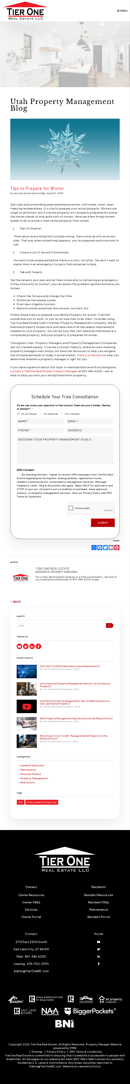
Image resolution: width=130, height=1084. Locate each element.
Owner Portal (31, 917)
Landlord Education (32, 765)
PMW (73, 1048)
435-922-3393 (38, 963)
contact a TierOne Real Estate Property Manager (44, 371)
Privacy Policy (56, 1051)
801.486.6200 (35, 956)
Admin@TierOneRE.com (31, 971)
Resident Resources (98, 895)
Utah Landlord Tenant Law (42, 802)
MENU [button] (124, 10)
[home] (25, 10)
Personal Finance (30, 773)
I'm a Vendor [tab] (72, 413)
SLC (20, 802)
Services (31, 909)
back (17, 601)
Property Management (34, 778)
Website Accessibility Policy (82, 1066)
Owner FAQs (31, 902)
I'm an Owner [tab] (29, 413)
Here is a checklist (89, 355)
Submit (103, 523)
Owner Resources (31, 895)
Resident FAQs (98, 902)
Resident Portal (99, 917)
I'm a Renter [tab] (51, 413)
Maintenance (28, 769)
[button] (19, 646)
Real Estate (27, 782)
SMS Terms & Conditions (86, 1051)
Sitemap (37, 1051)
